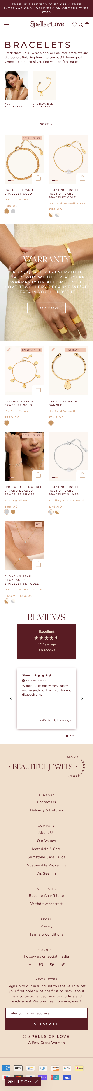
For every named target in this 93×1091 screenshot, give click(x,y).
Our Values (46, 840)
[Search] (81, 24)
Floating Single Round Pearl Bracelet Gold (64, 193)
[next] (83, 89)
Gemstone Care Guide (46, 857)
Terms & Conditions (47, 934)
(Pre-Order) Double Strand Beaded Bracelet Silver (23, 490)
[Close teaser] (36, 1081)
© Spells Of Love (46, 1036)
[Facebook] (30, 964)
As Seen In (46, 873)
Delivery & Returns (46, 810)
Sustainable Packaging (46, 865)
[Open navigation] (6, 24)
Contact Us (46, 802)
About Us (46, 832)
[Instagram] (41, 964)
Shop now (46, 308)
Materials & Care (46, 849)
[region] (46, 698)
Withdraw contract (46, 903)
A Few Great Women (46, 1042)
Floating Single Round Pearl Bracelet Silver (64, 490)
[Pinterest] (52, 964)
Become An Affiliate (46, 895)
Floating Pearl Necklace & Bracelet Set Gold (22, 580)
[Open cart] (87, 24)
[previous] (11, 89)
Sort (45, 124)
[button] (11, 698)
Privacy (46, 926)
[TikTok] (63, 964)
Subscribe (46, 1024)
